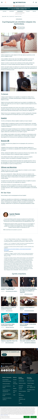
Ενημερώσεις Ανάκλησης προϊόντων (7, 399)
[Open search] (5, 2)
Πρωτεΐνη (15, 379)
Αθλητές (34, 11)
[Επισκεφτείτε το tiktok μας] (7, 370)
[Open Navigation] (2, 2)
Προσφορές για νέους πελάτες (31, 390)
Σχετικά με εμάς (21, 380)
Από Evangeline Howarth (11, 291)
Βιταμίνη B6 (5, 141)
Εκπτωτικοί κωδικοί (30, 380)
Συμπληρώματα (20, 11)
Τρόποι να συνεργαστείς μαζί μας (22, 399)
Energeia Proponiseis (18, 16)
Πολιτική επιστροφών (6, 383)
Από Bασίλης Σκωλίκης (29, 310)
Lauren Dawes (14, 214)
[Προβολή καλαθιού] (36, 2)
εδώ (21, 229)
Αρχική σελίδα (4, 16)
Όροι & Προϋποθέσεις (21, 394)
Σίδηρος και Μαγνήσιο (9, 167)
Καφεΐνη (4, 118)
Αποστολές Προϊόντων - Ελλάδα (7, 395)
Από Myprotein (9, 310)
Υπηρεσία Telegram (30, 383)
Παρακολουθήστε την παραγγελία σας (6, 391)
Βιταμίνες (14, 388)
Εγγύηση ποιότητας (22, 383)
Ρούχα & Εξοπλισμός (15, 383)
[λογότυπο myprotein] (19, 2)
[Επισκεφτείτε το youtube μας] (9, 370)
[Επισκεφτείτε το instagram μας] (2, 370)
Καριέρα (20, 403)
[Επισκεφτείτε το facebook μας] (4, 370)
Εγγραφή (4, 354)
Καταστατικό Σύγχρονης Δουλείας (21, 387)
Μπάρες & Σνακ (15, 391)
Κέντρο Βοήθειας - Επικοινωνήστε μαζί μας (7, 380)
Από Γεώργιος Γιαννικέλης (30, 342)
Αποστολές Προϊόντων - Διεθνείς (7, 387)
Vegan (14, 394)
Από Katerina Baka (9, 342)
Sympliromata (11, 16)
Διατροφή (4, 11)
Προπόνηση (11, 11)
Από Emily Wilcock (10, 327)
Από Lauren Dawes (21, 27)
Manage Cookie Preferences (6, 363)
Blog (8, 16)
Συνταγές (28, 11)
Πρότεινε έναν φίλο (31, 386)
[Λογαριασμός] (33, 2)
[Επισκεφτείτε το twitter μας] (11, 370)
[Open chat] (14, 370)
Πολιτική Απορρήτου (22, 391)
